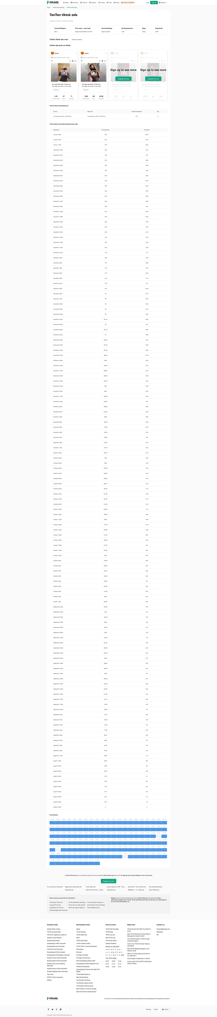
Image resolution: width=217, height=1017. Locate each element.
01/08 (113, 967)
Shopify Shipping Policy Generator (57, 971)
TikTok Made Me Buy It (83, 974)
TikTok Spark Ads (81, 935)
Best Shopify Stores (82, 977)
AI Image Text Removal (83, 958)
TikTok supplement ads (93, 907)
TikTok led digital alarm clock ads (58, 910)
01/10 (119, 964)
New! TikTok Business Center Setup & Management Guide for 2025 (138, 935)
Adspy (78, 929)
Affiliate (49, 980)
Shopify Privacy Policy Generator (57, 958)
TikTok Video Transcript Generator (86, 946)
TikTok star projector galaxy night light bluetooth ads (77, 907)
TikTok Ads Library (82, 940)
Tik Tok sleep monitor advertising (96, 905)
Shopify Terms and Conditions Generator (56, 965)
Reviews (79, 952)
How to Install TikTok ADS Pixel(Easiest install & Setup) (139, 962)
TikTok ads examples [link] (59, 7)
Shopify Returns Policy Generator (57, 968)
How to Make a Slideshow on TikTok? (138, 958)
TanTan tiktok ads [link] (72, 7)
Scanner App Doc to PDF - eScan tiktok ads (117, 887)
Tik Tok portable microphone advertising (96, 902)
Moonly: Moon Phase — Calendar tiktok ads (96, 890)
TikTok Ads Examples (112, 929)
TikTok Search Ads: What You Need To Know (139, 930)
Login (147, 2)
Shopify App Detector (53, 940)
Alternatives (79, 949)
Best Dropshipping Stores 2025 (85, 961)
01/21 (107, 964)
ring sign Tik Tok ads (55, 905)
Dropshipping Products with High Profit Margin (88, 970)
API (158, 935)
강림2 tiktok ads (69, 890)
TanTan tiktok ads (90, 887)
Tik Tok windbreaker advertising (76, 902)
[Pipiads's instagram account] (60, 1009)
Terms (156, 1009)
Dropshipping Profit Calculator (56, 952)
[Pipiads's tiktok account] (56, 1009)
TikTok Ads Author (111, 940)
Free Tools (50, 974)
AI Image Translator (82, 955)
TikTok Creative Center (83, 943)
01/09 (107, 967)
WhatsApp (160, 932)
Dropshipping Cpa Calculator (56, 946)
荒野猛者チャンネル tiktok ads (136, 890)
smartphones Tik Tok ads (56, 907)
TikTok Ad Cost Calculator (55, 949)
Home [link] (49, 7)
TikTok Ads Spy (81, 932)
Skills (78, 938)
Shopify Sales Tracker (53, 929)
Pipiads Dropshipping (82, 966)
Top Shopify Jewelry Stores (84, 983)
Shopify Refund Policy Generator (57, 961)
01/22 (119, 961)
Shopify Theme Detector (54, 938)
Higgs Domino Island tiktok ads (73, 887)
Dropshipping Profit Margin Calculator (58, 955)
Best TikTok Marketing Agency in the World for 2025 (138, 950)
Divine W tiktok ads (154, 890)
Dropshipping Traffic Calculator (56, 943)
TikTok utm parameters (54, 932)
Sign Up (154, 2)
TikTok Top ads (110, 935)
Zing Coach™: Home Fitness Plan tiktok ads (138, 887)
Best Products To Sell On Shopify (86, 989)
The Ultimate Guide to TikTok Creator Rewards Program (138, 940)
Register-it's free (123, 79)
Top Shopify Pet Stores (83, 980)
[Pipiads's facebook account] (48, 1009)
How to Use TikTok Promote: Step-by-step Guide (138, 945)
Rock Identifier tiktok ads (155, 887)
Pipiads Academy (111, 943)
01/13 (113, 964)
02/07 (107, 961)
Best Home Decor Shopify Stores (86, 992)
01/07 (119, 967)
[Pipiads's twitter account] (52, 1009)
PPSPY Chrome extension (55, 977)
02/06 (113, 961)
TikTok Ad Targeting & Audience (56, 935)
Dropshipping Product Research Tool (87, 964)
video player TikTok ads (56, 902)
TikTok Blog (109, 932)
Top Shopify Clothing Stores (84, 986)
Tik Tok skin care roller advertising (77, 905)
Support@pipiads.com (163, 929)
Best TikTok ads (110, 938)
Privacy (148, 1009)
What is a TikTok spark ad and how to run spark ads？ (138, 955)
